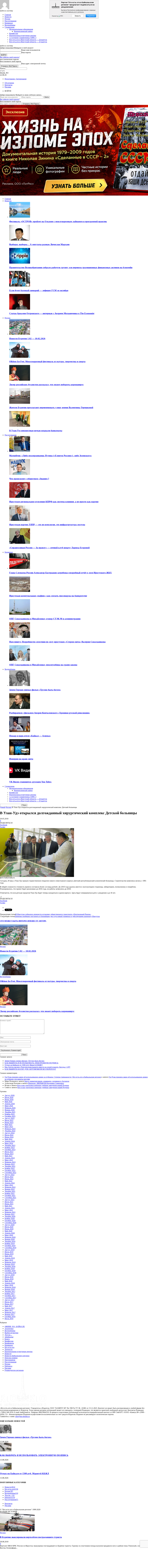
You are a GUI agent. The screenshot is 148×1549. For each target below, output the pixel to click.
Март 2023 (9, 1160)
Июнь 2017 (9, 1304)
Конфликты (9, 1343)
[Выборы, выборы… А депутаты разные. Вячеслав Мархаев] (19, 240)
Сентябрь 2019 (10, 1248)
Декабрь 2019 (10, 1241)
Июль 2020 (9, 1227)
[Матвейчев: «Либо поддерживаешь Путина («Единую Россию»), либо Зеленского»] (19, 451)
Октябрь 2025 (10, 1116)
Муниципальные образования (21, 29)
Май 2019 (8, 1256)
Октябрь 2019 (10, 1246)
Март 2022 (9, 1185)
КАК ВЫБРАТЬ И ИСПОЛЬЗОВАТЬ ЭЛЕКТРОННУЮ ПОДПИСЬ (31, 1063)
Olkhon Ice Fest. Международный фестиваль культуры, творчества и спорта (47, 361)
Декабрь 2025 (10, 1112)
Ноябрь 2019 (10, 1243)
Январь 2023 (10, 1164)
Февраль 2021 (10, 1212)
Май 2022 (8, 1181)
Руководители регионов (14, 1370)
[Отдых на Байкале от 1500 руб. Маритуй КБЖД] (6, 1469)
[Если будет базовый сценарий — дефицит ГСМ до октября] (19, 286)
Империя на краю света (21, 759)
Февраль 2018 (10, 1287)
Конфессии (13, 33)
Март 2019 (9, 1260)
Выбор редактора (11, 1333)
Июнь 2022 (9, 1179)
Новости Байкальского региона (17, 1356)
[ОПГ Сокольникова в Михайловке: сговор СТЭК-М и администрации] (19, 614)
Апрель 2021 (10, 1208)
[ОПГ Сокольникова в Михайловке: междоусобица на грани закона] (19, 660)
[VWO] (60, 16)
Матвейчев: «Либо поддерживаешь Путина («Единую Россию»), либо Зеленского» (50, 455)
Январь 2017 (10, 1314)
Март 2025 (9, 1127)
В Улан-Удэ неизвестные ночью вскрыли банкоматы (35, 430)
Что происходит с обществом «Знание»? (29, 478)
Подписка (91, 16)
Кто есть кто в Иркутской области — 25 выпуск (28, 42)
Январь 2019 (10, 1264)
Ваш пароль (26, 52)
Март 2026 (9, 1106)
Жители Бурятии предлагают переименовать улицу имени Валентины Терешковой (51, 407)
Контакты (8, 85)
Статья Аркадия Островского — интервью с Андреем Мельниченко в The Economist (51, 313)
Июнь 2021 (9, 1204)
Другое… (8, 1335)
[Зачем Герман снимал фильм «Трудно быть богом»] (19, 685)
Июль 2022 (9, 1177)
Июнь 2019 (9, 1254)
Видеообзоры (10, 25)
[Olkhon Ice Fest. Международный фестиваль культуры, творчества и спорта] (19, 357)
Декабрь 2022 (10, 1166)
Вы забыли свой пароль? (10, 57)
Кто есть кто (9, 1347)
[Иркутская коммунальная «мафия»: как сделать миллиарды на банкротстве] (19, 591)
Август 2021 (9, 1200)
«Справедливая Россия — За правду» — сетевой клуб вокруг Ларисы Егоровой (49, 547)
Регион (7, 19)
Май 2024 (8, 1139)
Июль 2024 (9, 1135)
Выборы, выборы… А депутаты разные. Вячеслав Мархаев (39, 244)
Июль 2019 (9, 1252)
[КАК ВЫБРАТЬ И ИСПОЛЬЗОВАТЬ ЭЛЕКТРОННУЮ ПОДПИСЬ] (6, 1451)
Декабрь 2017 (10, 1291)
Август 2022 (9, 1175)
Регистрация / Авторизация (15, 79)
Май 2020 (8, 1231)
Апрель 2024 (10, 1141)
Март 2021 (9, 1210)
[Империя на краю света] (19, 754)
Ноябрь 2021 (10, 1193)
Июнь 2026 (9, 1100)
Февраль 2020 (10, 1237)
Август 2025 (9, 1118)
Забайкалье (9, 1337)
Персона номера (11, 1358)
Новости (8, 17)
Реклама (8, 87)
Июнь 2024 (9, 1137)
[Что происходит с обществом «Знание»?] (19, 474)
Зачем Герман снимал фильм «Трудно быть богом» (35, 690)
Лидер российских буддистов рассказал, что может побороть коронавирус (46, 384)
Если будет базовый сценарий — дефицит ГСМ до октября (38, 290)
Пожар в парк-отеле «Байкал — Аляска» (30, 736)
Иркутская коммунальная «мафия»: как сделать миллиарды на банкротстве (48, 596)
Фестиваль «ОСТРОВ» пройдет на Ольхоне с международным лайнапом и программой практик (58, 221)
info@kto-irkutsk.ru (22, 1416)
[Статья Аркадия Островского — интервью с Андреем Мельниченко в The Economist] (19, 309)
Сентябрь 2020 (10, 1223)
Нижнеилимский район (23, 31)
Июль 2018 (9, 1277)
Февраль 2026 (10, 1108)
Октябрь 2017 (10, 1296)
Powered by (55, 16)
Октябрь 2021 (10, 1195)
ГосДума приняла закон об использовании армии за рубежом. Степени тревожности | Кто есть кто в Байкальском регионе (53, 1077)
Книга (7, 1339)
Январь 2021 (10, 1214)
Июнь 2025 (9, 1122)
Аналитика (9, 1329)
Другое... (9, 1495)
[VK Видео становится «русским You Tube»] (19, 777)
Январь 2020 (10, 1239)
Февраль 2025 (10, 1129)
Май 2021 (8, 1206)
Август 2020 (9, 1225)
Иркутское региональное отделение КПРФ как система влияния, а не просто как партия (53, 501)
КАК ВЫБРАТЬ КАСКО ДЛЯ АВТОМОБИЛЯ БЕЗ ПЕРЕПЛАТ (30, 1069)
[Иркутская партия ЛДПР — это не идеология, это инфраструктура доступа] (19, 520)
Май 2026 (8, 1102)
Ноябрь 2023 (10, 1148)
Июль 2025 (9, 1120)
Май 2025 (8, 1125)
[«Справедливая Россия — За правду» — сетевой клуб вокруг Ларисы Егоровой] (19, 543)
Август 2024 (9, 1133)
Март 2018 (9, 1285)
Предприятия (10, 1360)
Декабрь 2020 (10, 1216)
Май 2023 (8, 1156)
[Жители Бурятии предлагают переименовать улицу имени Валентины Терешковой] (19, 403)
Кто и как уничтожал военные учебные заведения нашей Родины (43, 1085)
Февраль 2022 (10, 1187)
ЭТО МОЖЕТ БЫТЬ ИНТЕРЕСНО (15, 921)
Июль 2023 (9, 1152)
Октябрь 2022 (10, 1170)
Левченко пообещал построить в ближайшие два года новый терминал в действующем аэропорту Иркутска (57, 916)
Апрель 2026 (10, 1104)
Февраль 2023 (10, 1162)
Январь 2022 (10, 1189)
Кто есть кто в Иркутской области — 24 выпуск (28, 40)
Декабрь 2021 (10, 1191)
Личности (8, 1349)
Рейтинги (8, 1366)
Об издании (9, 83)
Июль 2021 (9, 1202)
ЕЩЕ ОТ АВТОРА (38, 921)
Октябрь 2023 (10, 1150)
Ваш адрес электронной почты (33, 64)
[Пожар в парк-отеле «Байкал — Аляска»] (19, 731)
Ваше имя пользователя (30, 50)
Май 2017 (8, 1306)
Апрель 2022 (10, 1183)
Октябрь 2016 (10, 1317)
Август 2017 (9, 1300)
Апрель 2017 (10, 1308)
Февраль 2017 (10, 1312)
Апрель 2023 (10, 1158)
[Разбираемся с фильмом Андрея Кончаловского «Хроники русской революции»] (19, 708)
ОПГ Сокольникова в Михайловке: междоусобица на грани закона (43, 665)
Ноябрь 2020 (10, 1218)
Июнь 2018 (9, 1279)
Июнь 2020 (9, 1229)
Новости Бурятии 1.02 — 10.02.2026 (27, 338)
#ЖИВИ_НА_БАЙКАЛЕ (15, 1326)
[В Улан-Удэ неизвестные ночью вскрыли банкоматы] (19, 426)
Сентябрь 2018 (10, 1273)
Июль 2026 (9, 1097)
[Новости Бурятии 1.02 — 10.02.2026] (19, 334)
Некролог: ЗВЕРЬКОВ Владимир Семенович (46, 1083)
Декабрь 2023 (10, 1145)
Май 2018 (8, 1281)
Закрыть (78, 16)
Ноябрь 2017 (10, 1294)
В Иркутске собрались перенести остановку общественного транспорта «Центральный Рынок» (53, 914)
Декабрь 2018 (10, 1266)
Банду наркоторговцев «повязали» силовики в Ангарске (47, 1081)
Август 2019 (9, 1250)
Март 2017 (9, 1310)
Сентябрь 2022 (10, 1173)
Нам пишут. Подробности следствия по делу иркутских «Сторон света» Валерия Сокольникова (57, 642)
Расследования (10, 21)
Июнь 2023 (9, 1154)
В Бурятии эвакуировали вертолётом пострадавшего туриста (31, 1537)
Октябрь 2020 (10, 1221)
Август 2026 (9, 1095)
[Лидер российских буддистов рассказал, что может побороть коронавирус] (19, 380)
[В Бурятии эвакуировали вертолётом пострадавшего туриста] (17, 1531)
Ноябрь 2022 (10, 1168)
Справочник (9, 27)
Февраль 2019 (10, 1262)
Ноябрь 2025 (10, 1114)
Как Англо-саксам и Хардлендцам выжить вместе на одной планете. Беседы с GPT (37, 1067)
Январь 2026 (10, 1110)
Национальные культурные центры (18, 1352)
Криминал (9, 23)
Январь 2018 (10, 1289)
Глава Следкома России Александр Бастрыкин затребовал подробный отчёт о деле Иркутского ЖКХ (60, 572)
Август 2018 (9, 1275)
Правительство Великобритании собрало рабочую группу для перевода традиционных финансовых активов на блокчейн (70, 267)
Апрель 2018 (10, 1283)
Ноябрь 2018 (10, 1269)
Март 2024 (9, 1143)
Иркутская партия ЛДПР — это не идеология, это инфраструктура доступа (47, 524)
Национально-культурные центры (22, 36)
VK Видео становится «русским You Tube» (30, 782)
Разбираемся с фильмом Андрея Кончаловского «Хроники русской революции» (49, 713)
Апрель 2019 (10, 1258)
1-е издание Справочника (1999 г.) (22, 38)
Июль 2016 (9, 1319)
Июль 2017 (9, 1302)
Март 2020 (9, 1235)
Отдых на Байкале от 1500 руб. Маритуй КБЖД (23, 1065)
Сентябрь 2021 (10, 1198)
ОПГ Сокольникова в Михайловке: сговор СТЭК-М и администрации (44, 618)
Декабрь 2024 (10, 1131)
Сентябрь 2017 (10, 1298)
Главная (8, 15)
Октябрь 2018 (10, 1271)
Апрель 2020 (10, 1233)
